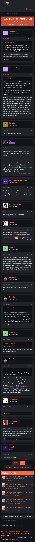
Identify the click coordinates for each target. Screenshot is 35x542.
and (15, 439)
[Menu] (2, 3)
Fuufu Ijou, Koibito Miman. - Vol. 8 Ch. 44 (19, 484)
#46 (31, 211)
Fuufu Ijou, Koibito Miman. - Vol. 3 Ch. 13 (19, 477)
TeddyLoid (13, 421)
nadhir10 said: (8, 308)
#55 (31, 454)
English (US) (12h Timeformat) (12, 531)
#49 (31, 284)
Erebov (11, 222)
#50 (31, 304)
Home (3, 535)
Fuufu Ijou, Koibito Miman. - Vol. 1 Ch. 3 (19, 507)
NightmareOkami (15, 204)
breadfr (11, 447)
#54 (31, 428)
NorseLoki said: (8, 343)
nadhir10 (12, 247)
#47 (31, 229)
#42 (31, 75)
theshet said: (8, 42)
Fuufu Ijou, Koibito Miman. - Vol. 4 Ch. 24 (19, 492)
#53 (31, 406)
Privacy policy (18, 533)
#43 (31, 130)
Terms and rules (6, 533)
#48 (31, 254)
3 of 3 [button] (22, 462)
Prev (16, 462)
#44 (31, 148)
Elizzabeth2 (13, 32)
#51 (31, 339)
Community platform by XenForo (17, 537)
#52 (31, 366)
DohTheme (15, 539)
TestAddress (14, 399)
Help (25, 533)
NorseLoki (12, 277)
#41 (31, 39)
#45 (31, 187)
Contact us (26, 531)
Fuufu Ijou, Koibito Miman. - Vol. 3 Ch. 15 (19, 500)
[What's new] (31, 9)
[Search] (5, 9)
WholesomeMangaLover (18, 180)
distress (12, 123)
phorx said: (7, 78)
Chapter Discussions (19, 478)
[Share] (28, 39)
